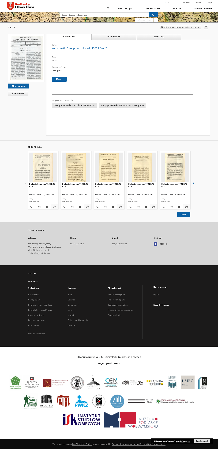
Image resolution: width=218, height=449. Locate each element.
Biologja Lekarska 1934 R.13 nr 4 (141, 185)
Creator (71, 299)
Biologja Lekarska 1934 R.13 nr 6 (174, 185)
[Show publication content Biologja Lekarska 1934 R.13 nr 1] (47, 207)
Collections (153, 8)
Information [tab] (113, 36)
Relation (71, 325)
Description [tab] (69, 37)
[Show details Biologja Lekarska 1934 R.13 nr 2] (87, 207)
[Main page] (107, 8)
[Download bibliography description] (39, 207)
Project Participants (116, 299)
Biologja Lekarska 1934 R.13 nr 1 (42, 185)
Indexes (177, 8)
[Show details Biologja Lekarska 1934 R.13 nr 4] (153, 207)
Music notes (33, 325)
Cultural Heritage (36, 315)
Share (198, 2)
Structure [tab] (159, 36)
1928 (54, 60)
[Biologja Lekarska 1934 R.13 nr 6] (175, 167)
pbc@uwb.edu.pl (119, 243)
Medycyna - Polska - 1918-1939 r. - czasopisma (122, 105)
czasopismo (57, 70)
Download (19, 93)
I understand (202, 441)
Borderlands (33, 294)
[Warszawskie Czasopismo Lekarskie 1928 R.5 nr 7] (26, 58)
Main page (33, 281)
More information (183, 441)
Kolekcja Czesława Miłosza (40, 310)
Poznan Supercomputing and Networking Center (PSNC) (138, 444)
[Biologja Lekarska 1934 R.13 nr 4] (142, 167)
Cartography (34, 299)
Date (70, 310)
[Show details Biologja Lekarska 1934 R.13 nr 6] (186, 207)
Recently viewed (202, 8)
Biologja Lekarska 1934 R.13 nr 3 (108, 185)
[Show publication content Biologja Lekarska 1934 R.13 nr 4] (146, 207)
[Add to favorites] (206, 27)
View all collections (36, 333)
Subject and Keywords (78, 320)
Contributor (73, 304)
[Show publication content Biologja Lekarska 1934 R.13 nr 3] (113, 207)
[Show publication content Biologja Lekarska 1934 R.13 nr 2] (80, 207)
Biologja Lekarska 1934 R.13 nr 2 (75, 185)
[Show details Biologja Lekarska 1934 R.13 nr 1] (54, 207)
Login (209, 2)
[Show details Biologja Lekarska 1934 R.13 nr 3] (120, 207)
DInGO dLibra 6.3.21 (82, 444)
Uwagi (71, 315)
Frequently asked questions (120, 310)
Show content (18, 86)
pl (169, 2)
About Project (126, 8)
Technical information (118, 304)
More (183, 214)
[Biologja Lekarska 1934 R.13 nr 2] (76, 167)
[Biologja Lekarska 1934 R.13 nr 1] (42, 167)
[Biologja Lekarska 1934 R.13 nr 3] (109, 167)
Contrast (186, 2)
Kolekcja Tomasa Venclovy (40, 304)
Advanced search (144, 20)
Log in (156, 294)
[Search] (153, 14)
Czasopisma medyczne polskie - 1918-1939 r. (74, 105)
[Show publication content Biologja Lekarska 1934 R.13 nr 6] (179, 207)
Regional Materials (36, 320)
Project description (116, 294)
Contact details (114, 315)
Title (70, 294)
